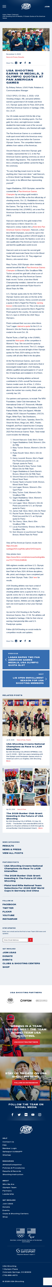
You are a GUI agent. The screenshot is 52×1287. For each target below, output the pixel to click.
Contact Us (8, 1142)
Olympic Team (9, 1187)
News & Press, (12, 57)
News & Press (12, 849)
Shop (6, 967)
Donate (8, 956)
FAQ (4, 1145)
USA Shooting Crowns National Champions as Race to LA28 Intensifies (23, 868)
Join (47, 6)
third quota (20, 340)
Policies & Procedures (14, 1168)
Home (4, 14)
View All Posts (13, 853)
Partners (7, 1191)
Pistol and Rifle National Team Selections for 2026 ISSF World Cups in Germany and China (24, 888)
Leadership (8, 1194)
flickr (7, 912)
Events (7, 960)
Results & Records (12, 1171)
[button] (16, 63)
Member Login (10, 1148)
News (9, 14)
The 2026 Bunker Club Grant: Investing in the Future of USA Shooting (23, 878)
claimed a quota (23, 326)
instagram (10, 919)
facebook (9, 904)
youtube (8, 915)
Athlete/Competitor (12, 1165)
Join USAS (9, 952)
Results (21, 57)
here (35, 577)
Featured (15, 14)
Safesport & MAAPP (12, 1152)
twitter (8, 908)
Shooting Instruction (13, 1174)
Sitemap (7, 1155)
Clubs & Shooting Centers (21, 963)
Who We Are (8, 1184)
